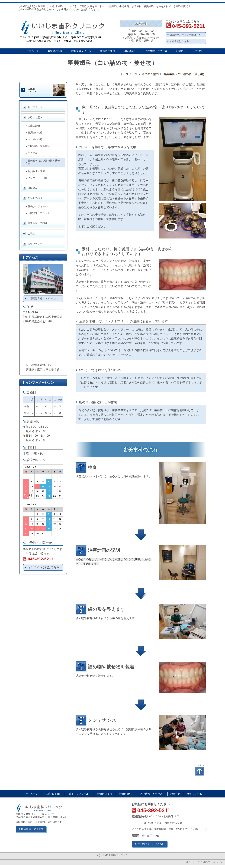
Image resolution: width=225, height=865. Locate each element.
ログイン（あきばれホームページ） (205, 861)
